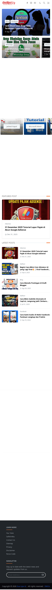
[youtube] (35, 2)
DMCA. (47, 586)
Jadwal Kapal (12, 126)
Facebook (14, 21)
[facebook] (27, 2)
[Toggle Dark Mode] (40, 3)
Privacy (9, 547)
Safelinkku (10, 536)
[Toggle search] (44, 3)
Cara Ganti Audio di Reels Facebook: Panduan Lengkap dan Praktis (35, 316)
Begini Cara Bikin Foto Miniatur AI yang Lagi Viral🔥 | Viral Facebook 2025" (34, 269)
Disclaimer (10, 550)
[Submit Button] (42, 575)
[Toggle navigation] (48, 3)
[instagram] (31, 2)
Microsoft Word (35, 126)
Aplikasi (22, 264)
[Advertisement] (26, 86)
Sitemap (9, 543)
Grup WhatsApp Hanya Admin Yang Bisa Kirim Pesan (17, 50)
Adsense (8, 224)
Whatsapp (9, 45)
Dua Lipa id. (21, 586)
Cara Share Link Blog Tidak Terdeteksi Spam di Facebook (19, 27)
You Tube (10, 533)
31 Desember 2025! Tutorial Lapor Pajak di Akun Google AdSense (25, 228)
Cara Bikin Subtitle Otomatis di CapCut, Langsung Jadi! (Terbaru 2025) (33, 301)
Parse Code (10, 554)
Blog (7, 21)
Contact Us (10, 540)
